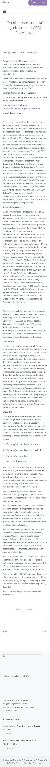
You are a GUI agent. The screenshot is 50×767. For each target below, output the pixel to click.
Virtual (29, 609)
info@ (5, 703)
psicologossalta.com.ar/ (17, 703)
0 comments (33, 52)
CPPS (21, 52)
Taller (18, 609)
